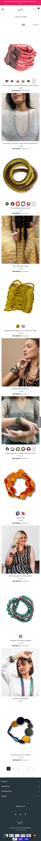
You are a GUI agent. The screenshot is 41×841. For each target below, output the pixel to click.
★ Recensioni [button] (39, 422)
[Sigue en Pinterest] (25, 814)
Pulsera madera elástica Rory (20, 208)
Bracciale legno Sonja (20, 266)
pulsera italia (20, 518)
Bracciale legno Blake (20, 699)
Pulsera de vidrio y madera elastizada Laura (20, 453)
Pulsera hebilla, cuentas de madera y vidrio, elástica (21, 85)
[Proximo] (32, 769)
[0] (37, 9)
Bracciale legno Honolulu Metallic (20, 576)
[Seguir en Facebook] (15, 814)
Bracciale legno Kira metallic (20, 755)
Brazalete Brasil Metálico (20, 389)
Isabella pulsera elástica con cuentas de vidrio (20, 331)
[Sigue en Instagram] (20, 814)
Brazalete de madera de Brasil (20, 641)
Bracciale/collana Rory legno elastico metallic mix (20, 143)
